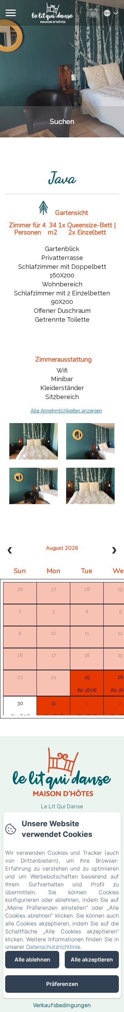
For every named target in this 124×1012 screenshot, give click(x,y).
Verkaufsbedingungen (62, 1005)
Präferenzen (62, 983)
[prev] (10, 551)
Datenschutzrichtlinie (53, 946)
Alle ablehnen (32, 959)
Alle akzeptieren (92, 959)
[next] (114, 551)
